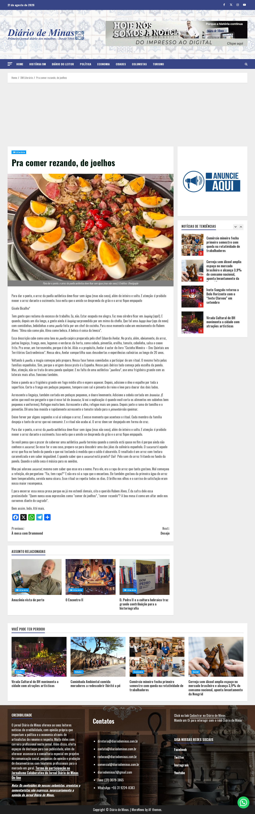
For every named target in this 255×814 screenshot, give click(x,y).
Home (19, 64)
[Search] (246, 64)
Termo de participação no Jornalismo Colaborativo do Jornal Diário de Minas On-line (45, 773)
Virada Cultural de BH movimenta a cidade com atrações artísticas (192, 296)
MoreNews (138, 809)
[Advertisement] (127, 114)
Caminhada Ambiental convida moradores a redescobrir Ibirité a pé (192, 322)
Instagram (181, 765)
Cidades (121, 64)
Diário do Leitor (63, 64)
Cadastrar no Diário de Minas (208, 715)
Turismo (158, 64)
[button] (10, 64)
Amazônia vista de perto (37, 577)
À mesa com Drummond (27, 531)
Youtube (179, 772)
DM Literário (19, 152)
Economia (103, 64)
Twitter (179, 757)
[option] (212, 247)
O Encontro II (91, 577)
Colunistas (139, 64)
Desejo (165, 531)
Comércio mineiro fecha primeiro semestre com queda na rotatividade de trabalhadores (156, 657)
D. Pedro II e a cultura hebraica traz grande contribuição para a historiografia (145, 577)
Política (85, 64)
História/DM (37, 64)
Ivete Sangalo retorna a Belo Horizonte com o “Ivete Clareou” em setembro (192, 271)
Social (196, 671)
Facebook (180, 749)
